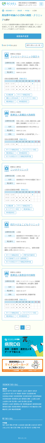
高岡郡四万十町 (27, 406)
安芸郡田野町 (18, 396)
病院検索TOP (10, 10)
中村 (38, 427)
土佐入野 (23, 427)
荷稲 (11, 425)
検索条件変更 (22, 36)
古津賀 (34, 427)
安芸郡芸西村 (7, 399)
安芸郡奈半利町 (7, 396)
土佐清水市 (6, 393)
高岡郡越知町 (27, 404)
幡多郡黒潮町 (16, 409)
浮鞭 (18, 427)
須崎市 (30, 391)
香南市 (19, 393)
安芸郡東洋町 (31, 393)
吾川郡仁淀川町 (27, 401)
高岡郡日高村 (7, 406)
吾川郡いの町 (16, 401)
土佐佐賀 (21, 425)
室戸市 (10, 391)
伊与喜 (15, 425)
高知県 (20, 10)
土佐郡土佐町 (35, 399)
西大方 (29, 427)
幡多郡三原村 (7, 409)
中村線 (27, 10)
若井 (7, 425)
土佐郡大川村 (7, 401)
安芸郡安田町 (27, 396)
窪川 (4, 425)
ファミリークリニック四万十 (25, 56)
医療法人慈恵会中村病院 (22, 275)
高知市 (4, 391)
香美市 (24, 393)
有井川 (40, 425)
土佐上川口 (6, 427)
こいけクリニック (19, 169)
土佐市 (24, 391)
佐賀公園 (27, 425)
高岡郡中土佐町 (7, 404)
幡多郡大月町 (37, 406)
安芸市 (14, 391)
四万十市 (13, 393)
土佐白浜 (34, 425)
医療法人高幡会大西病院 (22, 114)
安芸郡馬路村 (37, 396)
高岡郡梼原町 (37, 404)
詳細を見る (23, 79)
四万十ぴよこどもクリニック (25, 224)
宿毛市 (34, 391)
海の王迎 (13, 427)
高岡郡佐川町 (18, 404)
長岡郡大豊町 (26, 399)
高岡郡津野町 (16, 406)
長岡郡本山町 (16, 399)
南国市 (20, 391)
